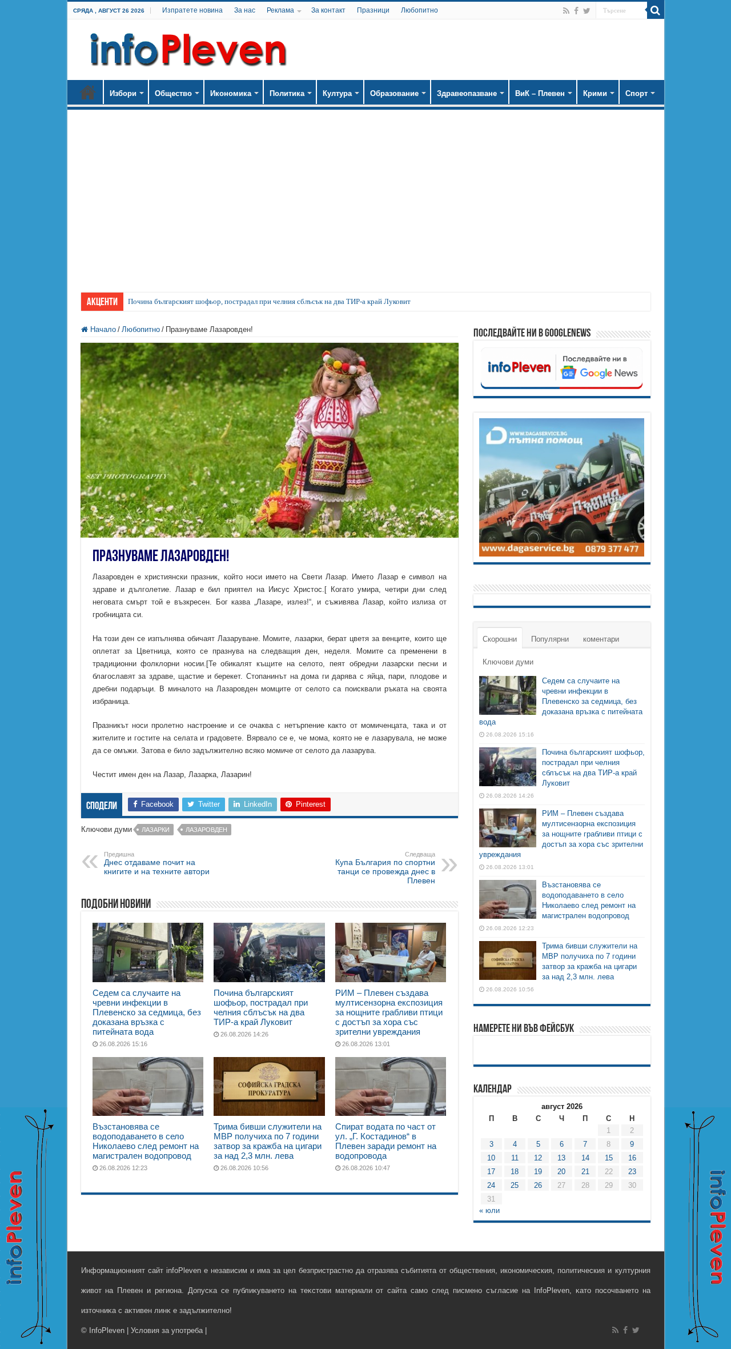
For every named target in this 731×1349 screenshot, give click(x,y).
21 (585, 1171)
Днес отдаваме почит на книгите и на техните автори (157, 863)
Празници (373, 10)
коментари (601, 639)
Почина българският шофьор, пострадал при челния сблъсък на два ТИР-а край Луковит (269, 301)
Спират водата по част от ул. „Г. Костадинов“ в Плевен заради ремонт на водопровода (385, 1141)
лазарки (156, 829)
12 (538, 1158)
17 (491, 1171)
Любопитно (419, 10)
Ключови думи (508, 662)
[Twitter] (587, 11)
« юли (489, 1210)
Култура (337, 93)
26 (538, 1185)
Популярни (550, 639)
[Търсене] (655, 10)
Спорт (636, 93)
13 (561, 1158)
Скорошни (500, 639)
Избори (123, 93)
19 (538, 1171)
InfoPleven (106, 1330)
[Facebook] (576, 11)
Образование (394, 93)
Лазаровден (206, 829)
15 (609, 1158)
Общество (173, 93)
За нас (244, 10)
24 (491, 1185)
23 (632, 1171)
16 (632, 1158)
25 (515, 1185)
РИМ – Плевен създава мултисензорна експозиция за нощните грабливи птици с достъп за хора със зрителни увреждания (389, 1012)
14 (585, 1158)
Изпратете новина (192, 10)
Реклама (280, 10)
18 (515, 1171)
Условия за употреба (167, 1330)
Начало (88, 92)
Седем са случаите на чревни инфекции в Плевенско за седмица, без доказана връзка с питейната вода (147, 1012)
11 (515, 1158)
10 (491, 1158)
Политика (287, 93)
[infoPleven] (185, 47)
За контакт (328, 10)
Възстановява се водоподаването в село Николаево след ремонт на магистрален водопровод (146, 1141)
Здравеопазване (467, 93)
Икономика (230, 93)
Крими (595, 93)
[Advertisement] (365, 195)
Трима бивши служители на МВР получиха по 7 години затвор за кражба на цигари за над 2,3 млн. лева (268, 1141)
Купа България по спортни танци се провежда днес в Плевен (385, 868)
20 (561, 1171)
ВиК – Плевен (540, 93)
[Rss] (566, 11)
